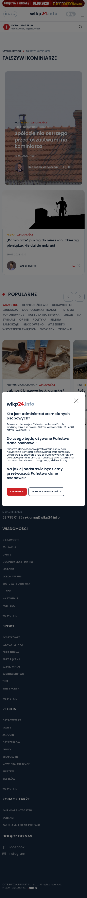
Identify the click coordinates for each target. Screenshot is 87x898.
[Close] (76, 400)
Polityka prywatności (46, 491)
